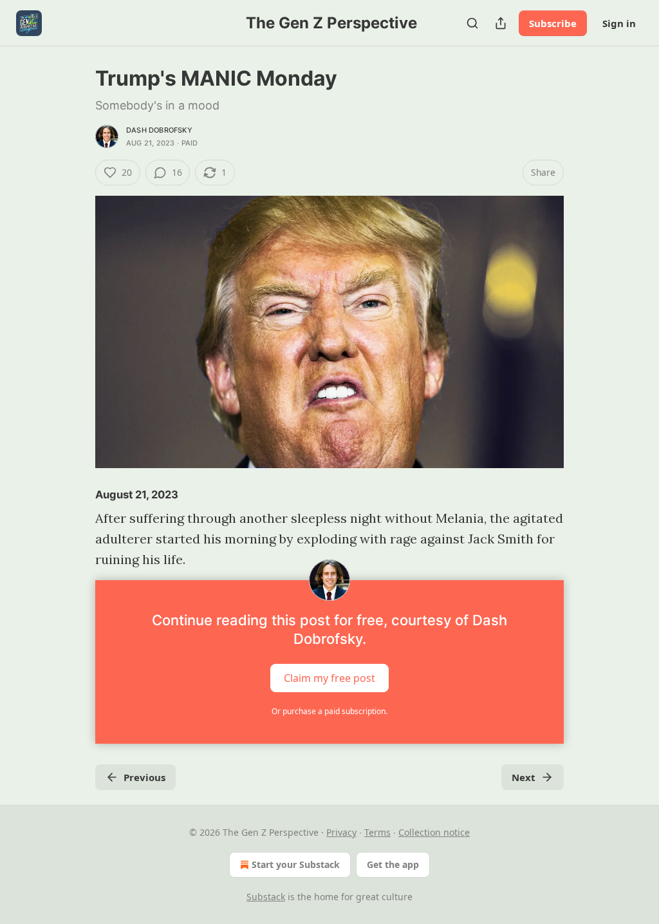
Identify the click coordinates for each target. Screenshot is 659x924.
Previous (144, 777)
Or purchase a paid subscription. (329, 711)
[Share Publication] (501, 23)
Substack (265, 897)
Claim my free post (329, 678)
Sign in (619, 23)
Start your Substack (296, 864)
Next (523, 777)
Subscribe (553, 23)
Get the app (393, 864)
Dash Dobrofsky (159, 130)
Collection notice (434, 832)
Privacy (341, 832)
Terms (377, 832)
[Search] (472, 23)
